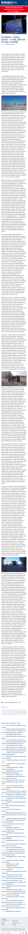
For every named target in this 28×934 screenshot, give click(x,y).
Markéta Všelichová (10, 44)
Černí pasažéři (16, 827)
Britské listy (11, 3)
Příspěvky (14, 924)
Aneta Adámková (9, 856)
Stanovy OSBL (15, 920)
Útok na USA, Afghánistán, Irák (10, 702)
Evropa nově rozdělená (16, 734)
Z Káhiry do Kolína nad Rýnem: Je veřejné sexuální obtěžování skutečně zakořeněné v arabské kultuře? (13, 814)
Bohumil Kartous (9, 827)
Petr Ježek (8, 818)
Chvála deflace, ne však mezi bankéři (18, 818)
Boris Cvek (8, 771)
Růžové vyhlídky (15, 864)
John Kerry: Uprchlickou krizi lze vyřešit (14, 785)
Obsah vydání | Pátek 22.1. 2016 (10, 723)
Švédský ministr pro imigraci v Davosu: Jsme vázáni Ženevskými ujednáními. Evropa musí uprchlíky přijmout (13, 781)
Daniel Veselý (9, 813)
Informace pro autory (16, 923)
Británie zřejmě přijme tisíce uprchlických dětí (15, 729)
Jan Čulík (8, 787)
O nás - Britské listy (5, 920)
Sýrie (19, 702)
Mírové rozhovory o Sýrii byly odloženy (14, 847)
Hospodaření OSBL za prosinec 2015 (13, 911)
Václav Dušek (9, 864)
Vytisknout (5, 707)
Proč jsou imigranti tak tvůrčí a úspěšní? (14, 745)
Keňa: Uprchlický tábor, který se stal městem (15, 849)
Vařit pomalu (14, 865)
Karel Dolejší (8, 734)
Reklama (3, 924)
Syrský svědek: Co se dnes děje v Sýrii (14, 774)
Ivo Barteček (8, 865)
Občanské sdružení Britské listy (15, 928)
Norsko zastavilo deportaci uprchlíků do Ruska (15, 740)
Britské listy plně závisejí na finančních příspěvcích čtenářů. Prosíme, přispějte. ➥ (14, 9)
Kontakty (3, 922)
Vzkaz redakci (15, 922)
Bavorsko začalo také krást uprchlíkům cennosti (16, 751)
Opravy (2, 923)
